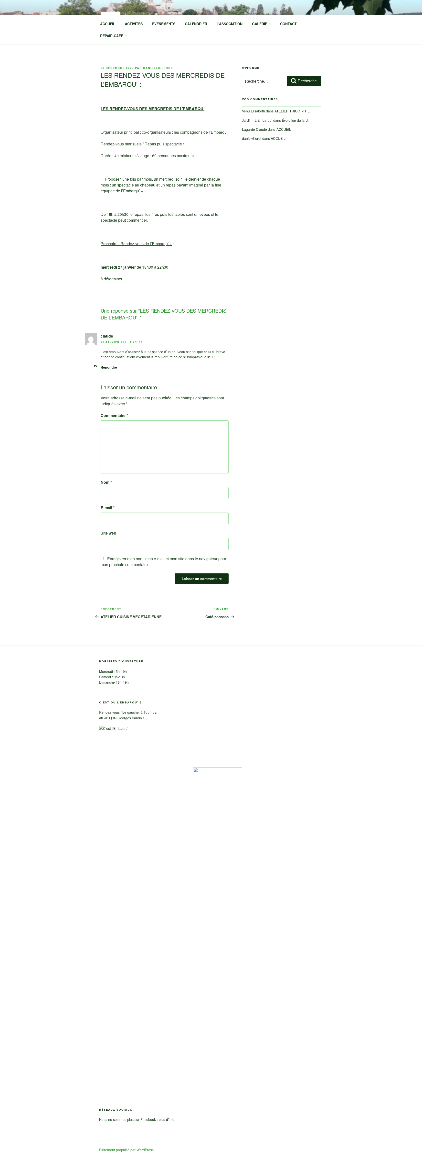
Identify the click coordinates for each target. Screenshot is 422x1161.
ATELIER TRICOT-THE (292, 111)
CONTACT (288, 23)
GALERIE (259, 23)
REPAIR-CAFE (111, 35)
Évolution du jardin (296, 120)
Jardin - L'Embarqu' (257, 120)
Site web (108, 533)
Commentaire (114, 415)
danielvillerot (158, 68)
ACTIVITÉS (134, 23)
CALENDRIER (196, 23)
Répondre (109, 367)
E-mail (108, 507)
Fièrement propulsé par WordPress (126, 1149)
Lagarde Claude (254, 129)
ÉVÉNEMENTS (163, 23)
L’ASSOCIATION (230, 23)
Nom (106, 482)
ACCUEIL (107, 23)
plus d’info (166, 1119)
